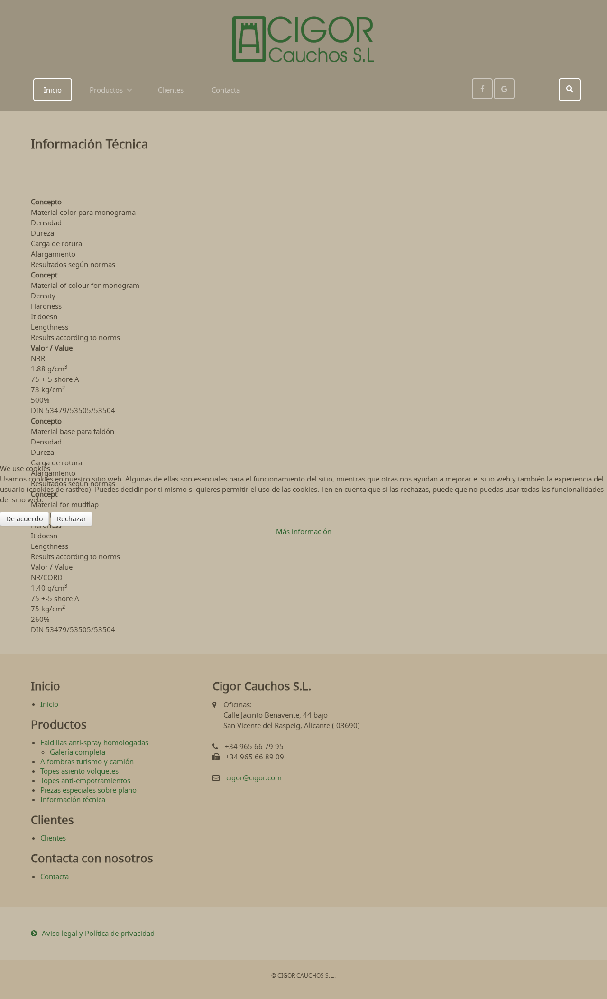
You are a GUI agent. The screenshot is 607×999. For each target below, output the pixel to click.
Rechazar (71, 518)
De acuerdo (24, 518)
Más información (303, 531)
